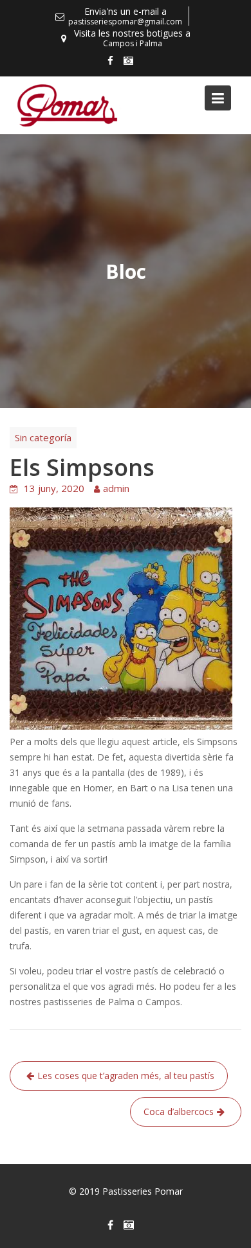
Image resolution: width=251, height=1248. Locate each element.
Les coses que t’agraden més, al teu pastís (125, 1075)
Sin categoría (43, 437)
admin (116, 488)
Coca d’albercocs (179, 1111)
